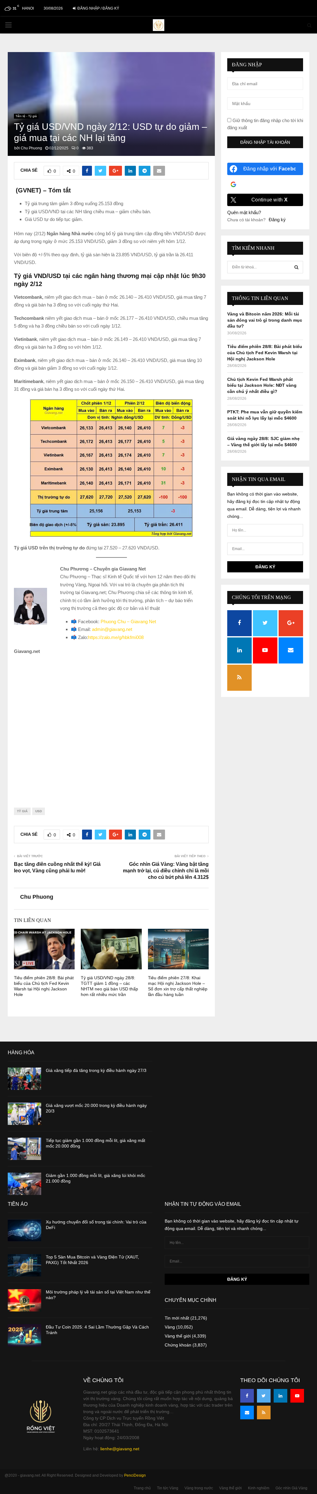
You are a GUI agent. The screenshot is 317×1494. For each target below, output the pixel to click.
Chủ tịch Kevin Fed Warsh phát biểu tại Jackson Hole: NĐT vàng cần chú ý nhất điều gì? (262, 385)
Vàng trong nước (199, 1488)
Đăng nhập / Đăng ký (97, 8)
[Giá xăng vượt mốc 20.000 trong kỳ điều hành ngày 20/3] (24, 1114)
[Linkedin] (280, 1396)
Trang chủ (142, 1488)
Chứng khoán (178, 1344)
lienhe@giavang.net (119, 1448)
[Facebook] (247, 1396)
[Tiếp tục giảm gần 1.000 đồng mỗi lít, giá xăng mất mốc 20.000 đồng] (24, 1149)
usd (38, 811)
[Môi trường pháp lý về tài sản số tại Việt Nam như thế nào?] (24, 1300)
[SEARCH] (296, 267)
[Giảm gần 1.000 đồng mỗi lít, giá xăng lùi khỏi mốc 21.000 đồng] (24, 1184)
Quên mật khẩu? (244, 212)
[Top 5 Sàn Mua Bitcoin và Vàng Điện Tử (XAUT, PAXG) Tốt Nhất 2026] (24, 1265)
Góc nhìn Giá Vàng (291, 1488)
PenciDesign (135, 1475)
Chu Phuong (31, 148)
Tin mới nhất (177, 1318)
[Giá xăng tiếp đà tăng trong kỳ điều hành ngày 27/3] (24, 1079)
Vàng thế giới (178, 1335)
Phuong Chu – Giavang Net (128, 621)
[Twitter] (264, 1396)
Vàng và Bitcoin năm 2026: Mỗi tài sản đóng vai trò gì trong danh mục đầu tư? (264, 319)
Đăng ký (277, 219)
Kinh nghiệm (258, 1488)
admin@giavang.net (112, 629)
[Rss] (264, 1412)
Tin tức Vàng (167, 1488)
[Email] (247, 1412)
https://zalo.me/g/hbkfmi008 (116, 637)
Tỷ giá (22, 811)
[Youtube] (297, 1396)
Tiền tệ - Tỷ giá (26, 116)
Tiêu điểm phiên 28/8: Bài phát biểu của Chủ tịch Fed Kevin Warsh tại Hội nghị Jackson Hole (264, 352)
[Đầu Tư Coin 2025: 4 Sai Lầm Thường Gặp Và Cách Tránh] (24, 1335)
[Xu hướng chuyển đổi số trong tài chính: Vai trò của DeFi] (24, 1230)
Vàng (170, 1326)
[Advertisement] (111, 726)
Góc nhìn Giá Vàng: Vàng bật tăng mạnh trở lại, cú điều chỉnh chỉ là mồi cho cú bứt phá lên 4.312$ (166, 871)
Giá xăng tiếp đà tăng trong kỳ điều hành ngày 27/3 (96, 1070)
